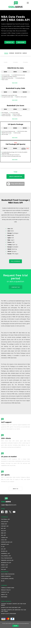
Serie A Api (4, 564)
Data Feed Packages (7, 574)
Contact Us (9, 42)
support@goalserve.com (8, 505)
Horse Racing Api (6, 542)
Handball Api (5, 553)
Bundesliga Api (6, 562)
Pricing (6, 53)
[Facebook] (2, 512)
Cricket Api (5, 526)
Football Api (5, 519)
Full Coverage (15, 261)
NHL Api (3, 535)
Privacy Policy (6, 590)
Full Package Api (6, 558)
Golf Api (4, 539)
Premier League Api (7, 560)
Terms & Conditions (7, 587)
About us (15, 488)
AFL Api (3, 549)
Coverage (11, 53)
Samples (24, 53)
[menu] (28, 2)
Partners (4, 596)
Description (18, 53)
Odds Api (4, 523)
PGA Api (3, 569)
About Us (4, 594)
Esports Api (5, 544)
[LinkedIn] (6, 512)
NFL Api (3, 528)
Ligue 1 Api (4, 567)
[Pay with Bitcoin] (15, 184)
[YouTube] (14, 512)
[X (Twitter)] (10, 512)
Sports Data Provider (8, 613)
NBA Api (3, 533)
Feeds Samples (6, 576)
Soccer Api (4, 521)
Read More (21, 42)
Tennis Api (4, 537)
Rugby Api (4, 551)
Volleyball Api (6, 555)
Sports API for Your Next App (11, 607)
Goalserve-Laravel (7, 578)
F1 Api (3, 546)
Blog (2, 580)
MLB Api (3, 530)
